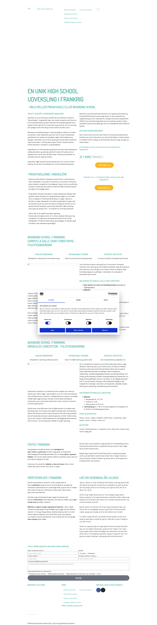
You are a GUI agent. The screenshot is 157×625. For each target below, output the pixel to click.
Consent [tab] (51, 300)
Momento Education (34, 604)
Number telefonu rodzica (87, 556)
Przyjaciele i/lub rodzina (37, 574)
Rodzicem (91, 553)
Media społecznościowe (56, 574)
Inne (99, 574)
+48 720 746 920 (84, 2)
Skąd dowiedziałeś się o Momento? (39, 571)
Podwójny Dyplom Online (72, 22)
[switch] (68, 323)
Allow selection (78, 330)
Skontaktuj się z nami (99, 2)
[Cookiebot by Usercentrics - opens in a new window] (109, 294)
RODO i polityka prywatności (72, 606)
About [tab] (106, 300)
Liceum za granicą (86, 10)
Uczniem (83, 553)
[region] (78, 54)
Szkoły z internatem (70, 18)
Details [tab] (78, 300)
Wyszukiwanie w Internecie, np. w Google (81, 574)
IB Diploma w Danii (70, 14)
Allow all (104, 330)
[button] (98, 9)
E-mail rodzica (33, 556)
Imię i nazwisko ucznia (36, 551)
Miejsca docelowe (70, 10)
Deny (52, 330)
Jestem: (80, 551)
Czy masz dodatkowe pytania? (38, 561)
